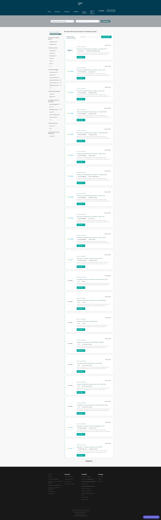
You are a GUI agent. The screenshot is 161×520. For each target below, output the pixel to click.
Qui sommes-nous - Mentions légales (55, 482)
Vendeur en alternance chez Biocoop (87, 321)
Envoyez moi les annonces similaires (71, 37)
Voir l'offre (81, 57)
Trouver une (87, 479)
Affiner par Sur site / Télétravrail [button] (53, 132)
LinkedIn (100, 481)
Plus (50, 66)
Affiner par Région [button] (53, 69)
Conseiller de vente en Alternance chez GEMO (89, 363)
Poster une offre (69, 477)
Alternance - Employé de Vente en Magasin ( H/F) (91, 426)
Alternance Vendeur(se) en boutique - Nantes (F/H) (91, 237)
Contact (50, 477)
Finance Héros (51, 491)
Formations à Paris (86, 491)
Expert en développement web (88, 494)
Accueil (50, 474)
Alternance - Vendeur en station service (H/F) (89, 258)
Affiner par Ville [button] (53, 48)
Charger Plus (88, 461)
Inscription (111, 10)
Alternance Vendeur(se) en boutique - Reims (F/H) (91, 195)
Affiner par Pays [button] (53, 123)
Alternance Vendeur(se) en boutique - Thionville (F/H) (92, 174)
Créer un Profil (85, 497)
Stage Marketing (80, 514)
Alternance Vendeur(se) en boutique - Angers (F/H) (91, 153)
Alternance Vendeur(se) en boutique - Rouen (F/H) (91, 70)
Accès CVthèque (69, 479)
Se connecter (68, 481)
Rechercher (106, 21)
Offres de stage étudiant (80, 516)
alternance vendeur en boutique (56, 34)
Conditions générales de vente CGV (54, 488)
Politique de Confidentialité (54, 485)
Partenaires (51, 494)
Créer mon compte (69, 484)
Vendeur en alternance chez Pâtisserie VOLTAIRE (90, 342)
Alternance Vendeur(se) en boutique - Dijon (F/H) (90, 91)
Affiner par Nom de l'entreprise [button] (53, 101)
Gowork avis (84, 484)
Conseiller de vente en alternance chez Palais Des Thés (92, 279)
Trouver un (85, 477)
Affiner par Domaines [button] (54, 91)
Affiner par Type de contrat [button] (53, 38)
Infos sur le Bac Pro (86, 488)
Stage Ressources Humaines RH (80, 510)
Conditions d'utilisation (53, 479)
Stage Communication (80, 512)
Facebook (100, 477)
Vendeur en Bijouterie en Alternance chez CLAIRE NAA (91, 300)
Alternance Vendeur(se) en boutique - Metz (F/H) (90, 216)
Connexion (101, 11)
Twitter (100, 479)
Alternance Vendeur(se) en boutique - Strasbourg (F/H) (92, 133)
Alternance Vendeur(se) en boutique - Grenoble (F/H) (92, 49)
